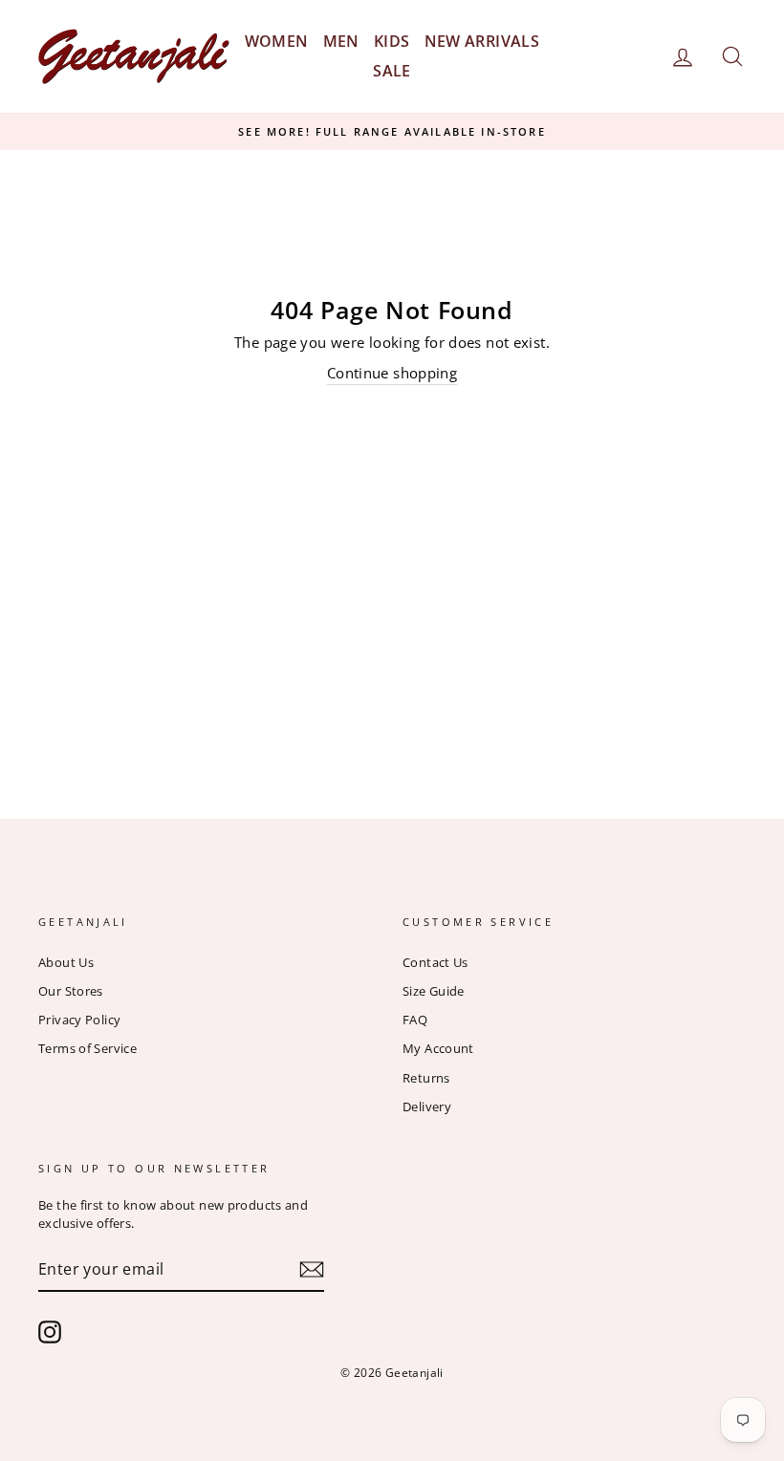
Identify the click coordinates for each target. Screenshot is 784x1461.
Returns (426, 1077)
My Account (438, 1048)
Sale (392, 70)
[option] (392, 131)
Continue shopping (392, 372)
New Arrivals (482, 41)
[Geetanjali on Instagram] (49, 1332)
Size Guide (434, 990)
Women (277, 41)
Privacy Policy (79, 1019)
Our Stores (70, 990)
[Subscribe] (311, 1269)
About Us (66, 962)
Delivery (427, 1106)
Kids (392, 41)
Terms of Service (87, 1048)
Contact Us (435, 962)
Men (341, 41)
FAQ (415, 1019)
